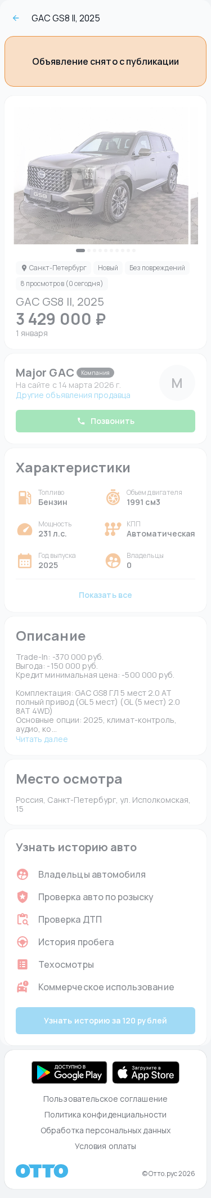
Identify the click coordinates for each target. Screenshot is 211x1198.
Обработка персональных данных (105, 1130)
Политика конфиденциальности (105, 1114)
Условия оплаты (105, 1146)
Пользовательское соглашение (105, 1098)
